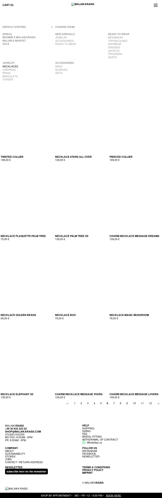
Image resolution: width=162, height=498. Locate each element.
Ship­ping (88, 428)
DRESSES (114, 47)
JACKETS (113, 50)
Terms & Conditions (96, 467)
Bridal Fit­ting (92, 436)
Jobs (8, 459)
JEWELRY (61, 37)
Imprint (87, 473)
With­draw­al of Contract (100, 439)
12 (150, 403)
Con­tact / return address (24, 462)
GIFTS (58, 73)
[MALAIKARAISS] (82, 5)
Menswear (115, 37)
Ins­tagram (89, 451)
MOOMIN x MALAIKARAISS (19, 37)
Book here (113, 495)
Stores (10, 456)
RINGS (7, 73)
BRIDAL (7, 34)
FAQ (84, 433)
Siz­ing (86, 431)
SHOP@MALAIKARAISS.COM (23, 431)
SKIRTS (112, 57)
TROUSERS (115, 54)
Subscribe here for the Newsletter (26, 471)
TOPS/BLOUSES (117, 40)
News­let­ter (91, 456)
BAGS (58, 66)
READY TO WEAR (65, 44)
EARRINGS (9, 69)
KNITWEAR (114, 44)
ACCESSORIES (64, 40)
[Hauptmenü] (155, 5)
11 (142, 403)
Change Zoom (64, 27)
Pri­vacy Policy (92, 470)
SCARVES (61, 69)
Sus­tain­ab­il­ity (15, 453)
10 (134, 403)
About (9, 451)
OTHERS (8, 79)
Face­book (89, 453)
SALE (6, 44)
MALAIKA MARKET (14, 40)
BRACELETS (10, 76)
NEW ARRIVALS (65, 34)
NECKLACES (10, 66)
